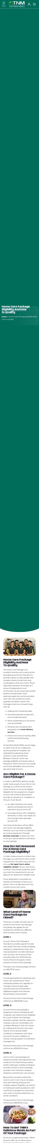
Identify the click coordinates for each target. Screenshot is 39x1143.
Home (4, 317)
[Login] (29, 4)
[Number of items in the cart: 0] (34, 4)
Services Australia (11, 836)
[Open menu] (4, 4)
